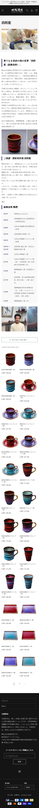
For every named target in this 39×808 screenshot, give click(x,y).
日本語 (28, 787)
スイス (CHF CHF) (12, 787)
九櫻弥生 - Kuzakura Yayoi (22, 795)
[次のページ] (25, 683)
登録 (19, 762)
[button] (2, 10)
